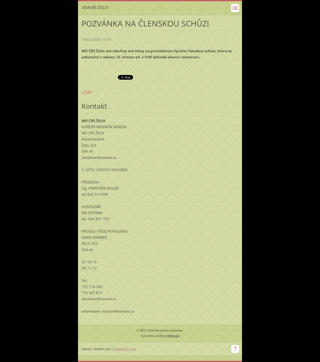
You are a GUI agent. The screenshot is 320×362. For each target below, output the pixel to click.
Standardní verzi (125, 349)
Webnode (173, 336)
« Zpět (86, 91)
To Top (235, 348)
